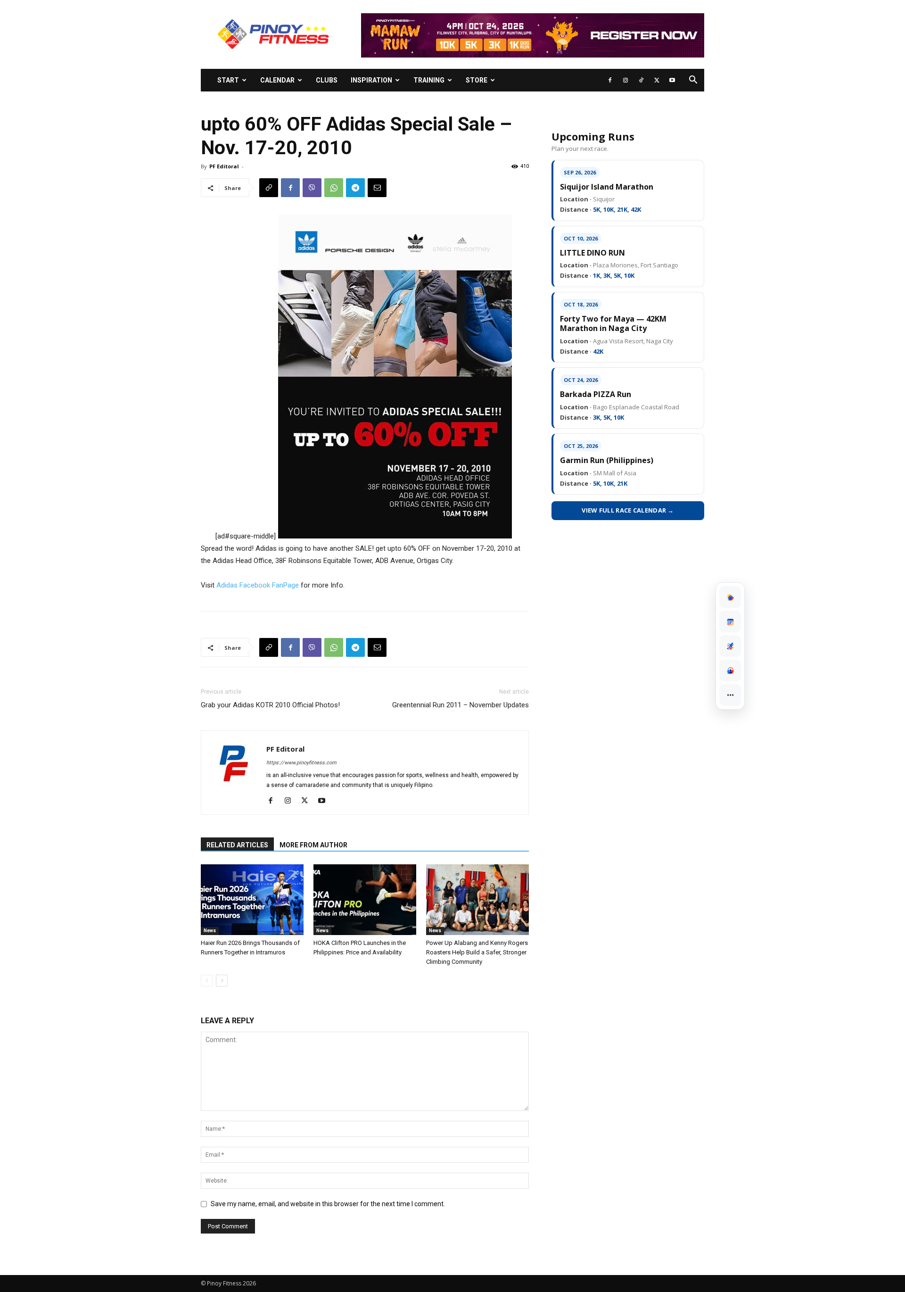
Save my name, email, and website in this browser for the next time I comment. (328, 1204)
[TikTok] (641, 80)
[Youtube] (672, 80)
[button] (693, 80)
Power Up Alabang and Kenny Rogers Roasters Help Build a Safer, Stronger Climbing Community (477, 952)
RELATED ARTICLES (237, 845)
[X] (657, 80)
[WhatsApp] (333, 187)
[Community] (730, 670)
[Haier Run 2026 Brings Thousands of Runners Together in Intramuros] (252, 899)
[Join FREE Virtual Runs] (730, 646)
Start (228, 80)
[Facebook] (610, 80)
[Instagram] (625, 80)
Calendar (277, 80)
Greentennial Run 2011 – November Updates (460, 705)
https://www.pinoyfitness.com (301, 763)
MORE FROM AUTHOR (313, 845)
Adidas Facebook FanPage (257, 585)
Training (428, 80)
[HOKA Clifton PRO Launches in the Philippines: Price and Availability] (364, 899)
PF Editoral (224, 166)
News (210, 930)
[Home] (730, 597)
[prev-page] (207, 980)
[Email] (377, 187)
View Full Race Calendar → (628, 510)
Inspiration (371, 80)
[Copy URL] (268, 187)
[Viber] (312, 187)
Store (476, 80)
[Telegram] (355, 187)
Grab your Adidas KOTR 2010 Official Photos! (270, 705)
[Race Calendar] (730, 621)
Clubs (326, 80)
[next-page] (222, 980)
